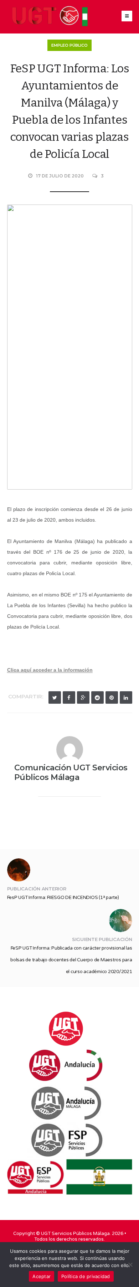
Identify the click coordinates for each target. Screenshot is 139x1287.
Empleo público (69, 45)
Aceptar (41, 1276)
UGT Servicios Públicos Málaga (75, 1233)
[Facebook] (69, 697)
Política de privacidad (85, 1276)
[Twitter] (54, 697)
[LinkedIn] (126, 697)
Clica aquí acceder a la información (50, 670)
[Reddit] (97, 697)
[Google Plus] (83, 697)
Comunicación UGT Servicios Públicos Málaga (71, 772)
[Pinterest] (111, 697)
